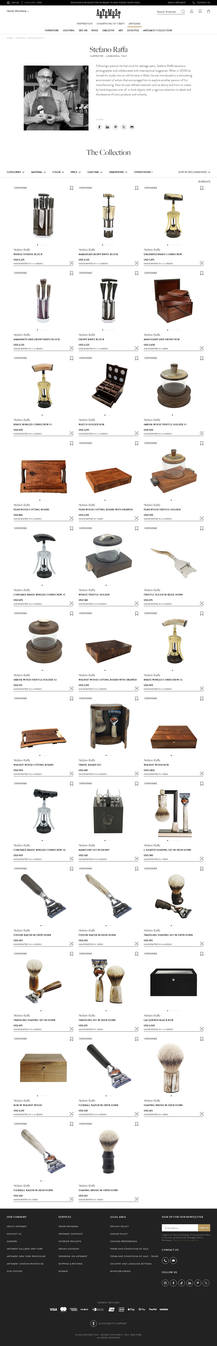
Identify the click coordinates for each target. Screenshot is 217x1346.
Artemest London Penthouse (25, 1263)
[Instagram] (165, 1283)
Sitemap (63, 1271)
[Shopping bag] (208, 11)
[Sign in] (191, 11)
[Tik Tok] (181, 1283)
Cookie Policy (119, 1233)
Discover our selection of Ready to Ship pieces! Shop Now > (106, 2)
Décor (83, 30)
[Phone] (165, 1260)
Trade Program (17, 11)
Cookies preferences (123, 1241)
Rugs (95, 30)
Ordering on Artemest (72, 1256)
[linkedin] (107, 127)
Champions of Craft (111, 23)
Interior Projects (69, 1241)
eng (33, 2)
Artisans (134, 23)
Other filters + (143, 172)
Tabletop (108, 30)
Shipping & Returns (70, 1263)
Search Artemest (166, 12)
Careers (12, 1241)
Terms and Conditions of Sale (129, 1248)
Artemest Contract (70, 1233)
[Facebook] (99, 127)
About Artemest (177, 2)
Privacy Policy (119, 1226)
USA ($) (15, 2)
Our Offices (14, 1271)
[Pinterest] (115, 127)
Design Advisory (68, 1248)
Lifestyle (133, 30)
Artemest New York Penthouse (26, 1256)
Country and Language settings (131, 1263)
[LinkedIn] (189, 1283)
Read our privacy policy (185, 1240)
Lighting (69, 30)
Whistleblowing (120, 1271)
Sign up (204, 1227)
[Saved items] (200, 11)
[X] (124, 127)
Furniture (52, 30)
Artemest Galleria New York (25, 1248)
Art (121, 30)
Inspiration (85, 23)
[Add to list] (72, 188)
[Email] (132, 127)
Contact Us (203, 2)
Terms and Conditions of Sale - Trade (134, 1256)
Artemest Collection (157, 30)
